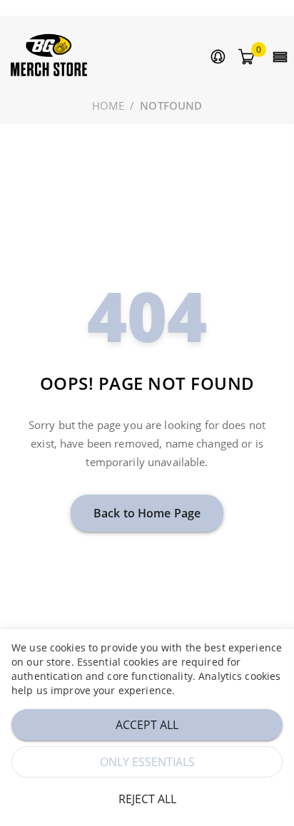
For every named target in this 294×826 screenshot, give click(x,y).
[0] (246, 57)
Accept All (147, 725)
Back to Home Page (147, 513)
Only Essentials (147, 762)
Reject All (147, 799)
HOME (108, 105)
